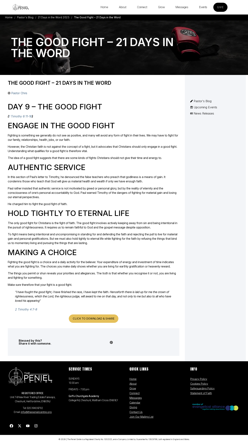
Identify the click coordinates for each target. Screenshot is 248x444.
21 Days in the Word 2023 (53, 17)
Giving (133, 407)
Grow (161, 7)
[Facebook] (11, 425)
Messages (182, 7)
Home (104, 7)
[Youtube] (27, 425)
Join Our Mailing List (141, 416)
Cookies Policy (199, 383)
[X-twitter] (19, 425)
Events (203, 7)
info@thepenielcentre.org (36, 412)
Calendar (134, 402)
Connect (142, 7)
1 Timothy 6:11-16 (20, 116)
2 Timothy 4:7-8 (26, 309)
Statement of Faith (201, 393)
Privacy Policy (198, 378)
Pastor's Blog (25, 17)
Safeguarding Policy (202, 388)
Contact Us (136, 412)
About (122, 7)
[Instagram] (36, 425)
